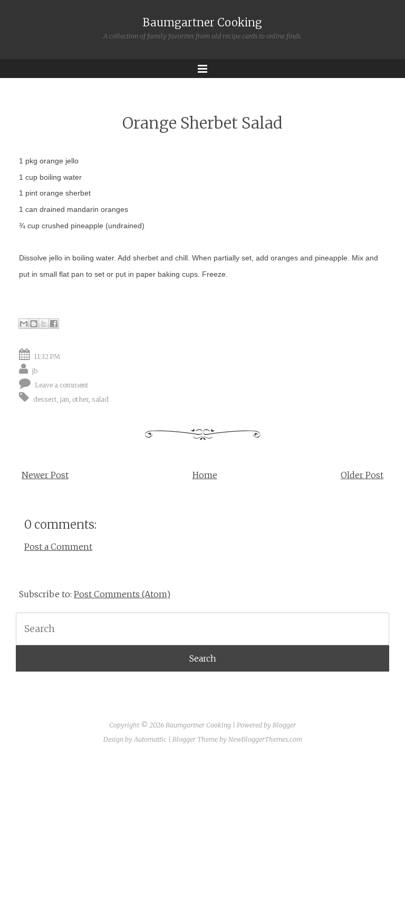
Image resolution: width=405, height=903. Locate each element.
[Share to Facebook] (54, 323)
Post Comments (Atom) (122, 594)
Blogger (284, 725)
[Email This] (23, 323)
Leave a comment (62, 385)
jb (34, 371)
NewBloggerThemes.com (265, 739)
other (80, 399)
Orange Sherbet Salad (202, 123)
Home (204, 475)
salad (100, 399)
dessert (45, 399)
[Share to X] (43, 323)
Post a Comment (58, 546)
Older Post (362, 475)
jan (64, 399)
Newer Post (45, 475)
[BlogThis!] (33, 323)
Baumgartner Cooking (202, 23)
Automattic (150, 739)
